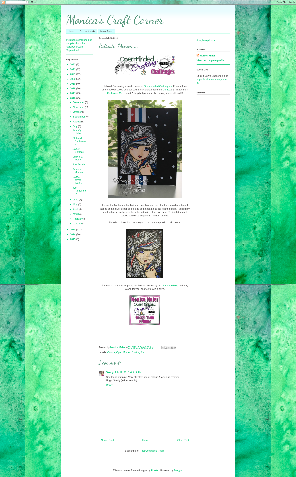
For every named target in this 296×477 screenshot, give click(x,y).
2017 (73, 93)
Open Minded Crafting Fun (130, 352)
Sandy (110, 372)
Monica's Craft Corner (114, 19)
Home (71, 31)
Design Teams (106, 31)
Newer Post (107, 440)
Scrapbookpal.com (206, 40)
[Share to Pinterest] (174, 347)
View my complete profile (210, 60)
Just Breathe (79, 164)
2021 (73, 74)
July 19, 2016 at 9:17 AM (128, 372)
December (79, 102)
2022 (73, 69)
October (77, 112)
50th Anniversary (79, 190)
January (77, 223)
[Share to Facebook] (171, 347)
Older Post (183, 440)
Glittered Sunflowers (79, 141)
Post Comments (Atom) (152, 450)
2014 (73, 234)
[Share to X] (168, 347)
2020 (73, 79)
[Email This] (162, 347)
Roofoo (155, 470)
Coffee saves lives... (77, 180)
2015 (73, 229)
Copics (111, 352)
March (76, 214)
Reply (109, 385)
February (78, 219)
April (76, 209)
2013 (73, 239)
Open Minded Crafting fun (158, 86)
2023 (73, 64)
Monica (166, 89)
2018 (73, 88)
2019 (73, 83)
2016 (73, 98)
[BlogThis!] (165, 347)
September (79, 116)
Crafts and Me (114, 93)
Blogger (178, 470)
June (76, 199)
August (77, 121)
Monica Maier (207, 55)
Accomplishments (87, 31)
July (75, 126)
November (79, 107)
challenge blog (170, 285)
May (75, 204)
